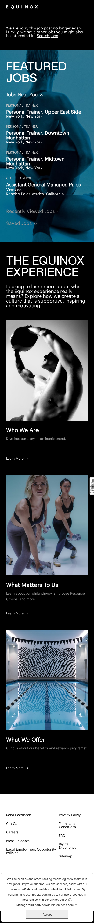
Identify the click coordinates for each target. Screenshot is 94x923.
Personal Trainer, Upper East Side (43, 112)
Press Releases (18, 841)
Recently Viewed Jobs (31, 211)
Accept (47, 914)
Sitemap (65, 856)
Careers (12, 832)
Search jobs (47, 36)
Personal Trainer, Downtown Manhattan (37, 135)
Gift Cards (14, 824)
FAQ (62, 835)
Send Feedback (18, 815)
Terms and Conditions (67, 825)
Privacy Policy (70, 815)
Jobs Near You (22, 94)
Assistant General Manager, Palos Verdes (43, 187)
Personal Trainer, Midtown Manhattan (35, 161)
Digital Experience (67, 846)
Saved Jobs (19, 223)
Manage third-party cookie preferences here (46, 905)
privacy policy (60, 899)
